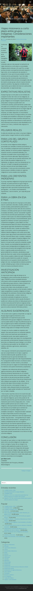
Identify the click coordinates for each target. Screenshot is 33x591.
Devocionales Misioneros (10, 551)
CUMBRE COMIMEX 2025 (10, 509)
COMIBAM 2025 (8, 493)
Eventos (6, 554)
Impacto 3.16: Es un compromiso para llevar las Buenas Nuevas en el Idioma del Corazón (16, 495)
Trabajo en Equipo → (26, 470)
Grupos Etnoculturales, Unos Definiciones (14, 536)
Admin (4, 39)
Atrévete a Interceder (9, 535)
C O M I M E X (16, 7)
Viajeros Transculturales (10, 579)
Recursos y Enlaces (9, 574)
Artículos (18, 39)
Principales (3, 40)
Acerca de (6, 511)
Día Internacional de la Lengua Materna (14, 492)
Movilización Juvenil (9, 568)
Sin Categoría (7, 576)
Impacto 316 (7, 555)
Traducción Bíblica (9, 578)
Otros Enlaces (7, 571)
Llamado (6, 559)
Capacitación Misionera (10, 547)
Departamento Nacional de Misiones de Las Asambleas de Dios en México (15, 529)
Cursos (6, 549)
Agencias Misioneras (9, 544)
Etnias (5, 552)
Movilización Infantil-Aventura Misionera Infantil (16, 567)
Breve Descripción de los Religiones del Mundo (16, 531)
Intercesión (7, 557)
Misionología (23, 39)
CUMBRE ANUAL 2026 (9, 490)
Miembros (6, 560)
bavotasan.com (23, 588)
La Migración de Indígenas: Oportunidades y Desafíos (17, 522)
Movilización (7, 563)
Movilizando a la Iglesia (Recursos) (13, 570)
